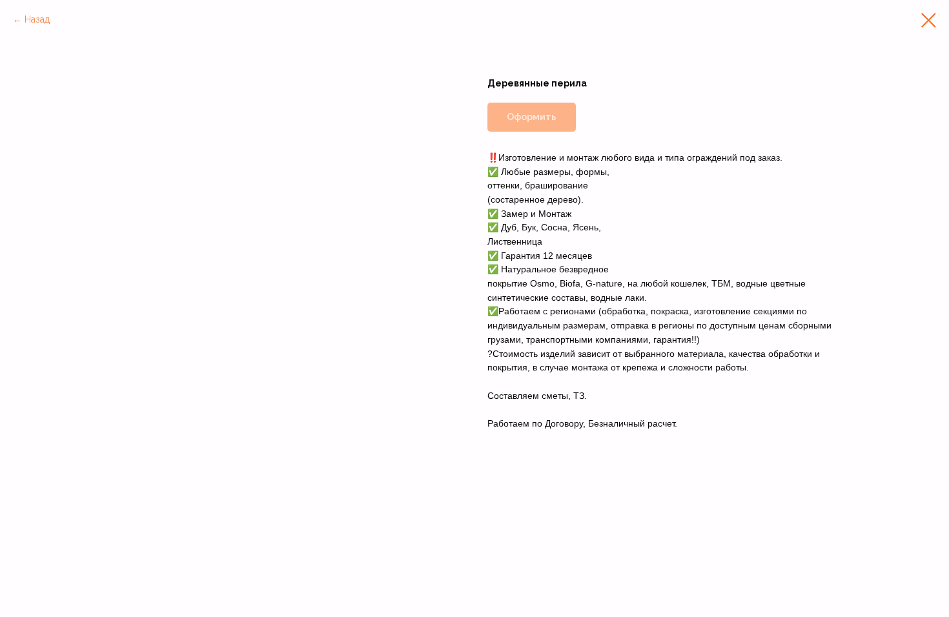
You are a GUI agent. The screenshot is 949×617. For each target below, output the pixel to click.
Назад (37, 19)
